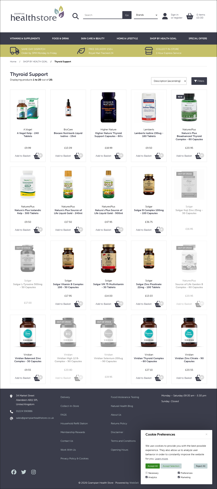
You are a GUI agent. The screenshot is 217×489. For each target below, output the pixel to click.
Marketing (185, 477)
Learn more (161, 458)
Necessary (153, 473)
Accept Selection (171, 466)
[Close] (206, 434)
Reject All (200, 466)
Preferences (187, 473)
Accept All (153, 466)
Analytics (152, 477)
